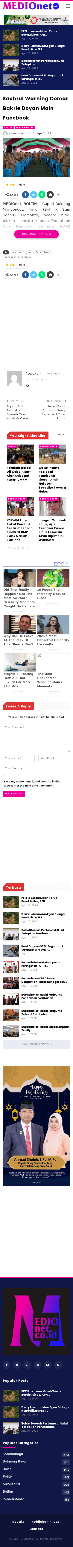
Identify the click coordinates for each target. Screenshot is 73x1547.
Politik (8, 1476)
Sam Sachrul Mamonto (18, 257)
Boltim (8, 127)
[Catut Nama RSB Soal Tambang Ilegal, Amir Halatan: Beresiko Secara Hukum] (52, 454)
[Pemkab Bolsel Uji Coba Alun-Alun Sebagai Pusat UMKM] (20, 454)
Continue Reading (36, 234)
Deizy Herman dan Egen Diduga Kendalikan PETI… (43, 47)
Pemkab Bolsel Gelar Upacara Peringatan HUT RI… (41, 964)
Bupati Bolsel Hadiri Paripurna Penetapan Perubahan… (41, 996)
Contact (36, 1529)
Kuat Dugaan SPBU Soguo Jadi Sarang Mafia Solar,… (42, 948)
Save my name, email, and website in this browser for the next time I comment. (32, 783)
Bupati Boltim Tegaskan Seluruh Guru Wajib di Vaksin (18, 412)
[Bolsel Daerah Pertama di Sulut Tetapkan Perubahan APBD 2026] (11, 65)
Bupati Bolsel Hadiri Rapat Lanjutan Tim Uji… (45, 1028)
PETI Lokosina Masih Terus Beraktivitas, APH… (39, 33)
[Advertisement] (36, 322)
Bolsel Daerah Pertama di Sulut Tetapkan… (42, 62)
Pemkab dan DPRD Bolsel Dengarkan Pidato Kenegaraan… (44, 980)
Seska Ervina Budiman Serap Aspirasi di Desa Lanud (54, 412)
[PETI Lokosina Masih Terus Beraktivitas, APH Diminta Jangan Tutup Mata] (11, 36)
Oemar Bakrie (43, 252)
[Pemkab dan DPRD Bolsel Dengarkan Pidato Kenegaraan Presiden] (11, 983)
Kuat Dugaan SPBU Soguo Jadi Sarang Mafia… (42, 77)
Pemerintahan (25, 127)
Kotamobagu (13, 1454)
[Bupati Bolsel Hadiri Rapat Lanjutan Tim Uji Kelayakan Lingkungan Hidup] (11, 1031)
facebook (17, 252)
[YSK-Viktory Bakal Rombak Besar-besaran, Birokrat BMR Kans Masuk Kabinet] (20, 507)
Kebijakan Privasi (46, 1522)
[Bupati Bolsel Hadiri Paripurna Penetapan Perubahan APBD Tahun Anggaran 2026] (11, 999)
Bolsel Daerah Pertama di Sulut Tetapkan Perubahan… (42, 931)
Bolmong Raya (48, 446)
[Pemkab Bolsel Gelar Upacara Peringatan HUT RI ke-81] (11, 967)
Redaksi (19, 1522)
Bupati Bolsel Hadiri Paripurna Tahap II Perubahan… (41, 1012)
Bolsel (12, 446)
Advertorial (11, 1484)
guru (29, 252)
